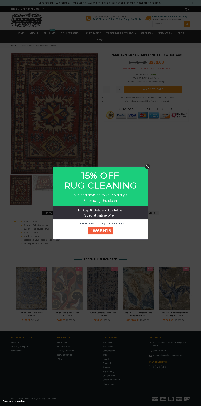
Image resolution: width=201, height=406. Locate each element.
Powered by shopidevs (13, 400)
